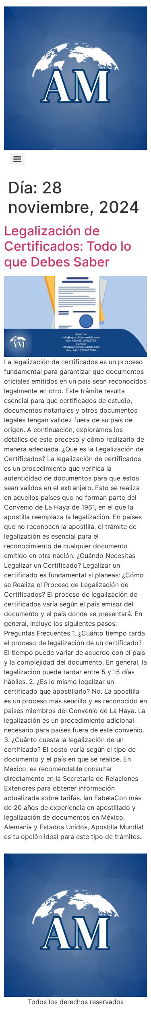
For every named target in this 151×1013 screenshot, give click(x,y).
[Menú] (17, 159)
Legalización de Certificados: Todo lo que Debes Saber (67, 246)
